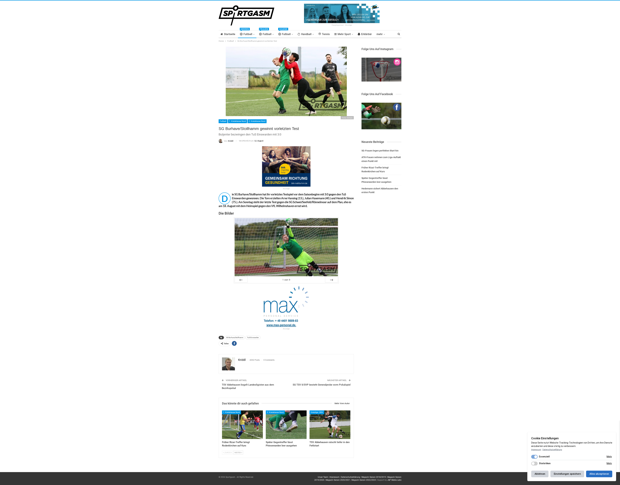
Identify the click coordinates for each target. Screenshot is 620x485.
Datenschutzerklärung (350, 477)
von (286, 279)
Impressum (334, 477)
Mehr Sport (344, 34)
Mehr (609, 456)
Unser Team (323, 477)
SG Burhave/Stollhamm (234, 337)
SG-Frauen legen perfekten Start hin (380, 150)
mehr (380, 34)
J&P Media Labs (394, 480)
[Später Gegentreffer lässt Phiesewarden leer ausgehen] (286, 424)
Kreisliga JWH (317, 412)
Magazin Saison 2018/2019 (374, 477)
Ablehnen (540, 473)
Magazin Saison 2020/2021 (338, 480)
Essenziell (544, 456)
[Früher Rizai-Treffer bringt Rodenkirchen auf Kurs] (242, 424)
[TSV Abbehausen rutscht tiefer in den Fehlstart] (330, 424)
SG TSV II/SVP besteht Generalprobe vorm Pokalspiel (322, 384)
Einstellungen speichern (567, 473)
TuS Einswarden (253, 337)
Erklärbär (366, 34)
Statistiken (545, 463)
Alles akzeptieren (599, 473)
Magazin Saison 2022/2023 (363, 480)
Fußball (246, 33)
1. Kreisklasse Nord (237, 121)
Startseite (229, 34)
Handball (306, 34)
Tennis (326, 34)
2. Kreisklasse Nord (257, 121)
